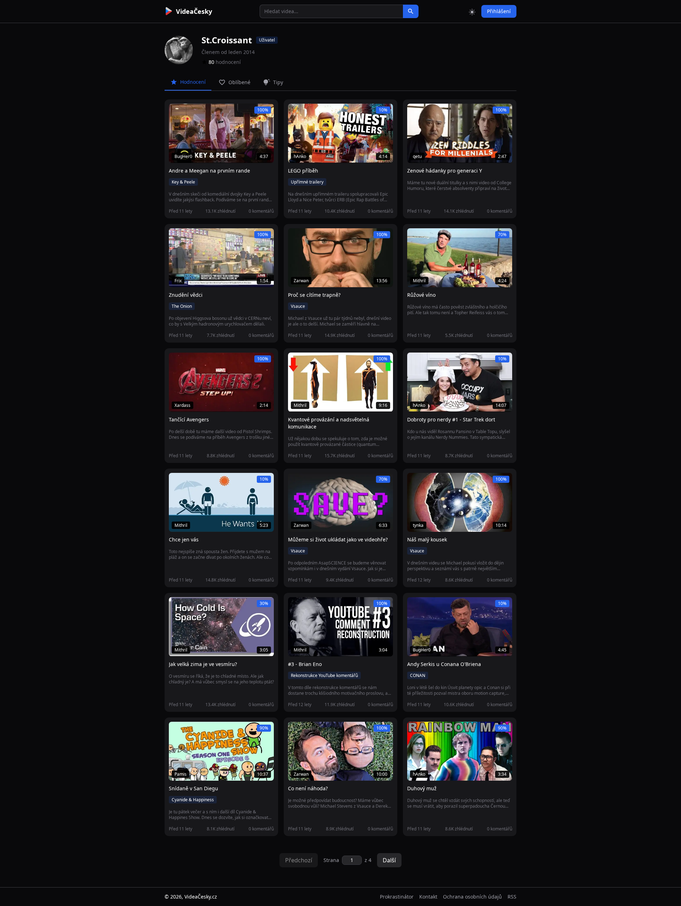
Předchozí (298, 860)
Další (389, 860)
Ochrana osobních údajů (472, 896)
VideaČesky (194, 11)
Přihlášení (499, 11)
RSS (512, 896)
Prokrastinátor (397, 896)
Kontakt (428, 896)
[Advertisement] (124, 129)
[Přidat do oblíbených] (177, 113)
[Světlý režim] (472, 11)
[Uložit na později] (190, 113)
